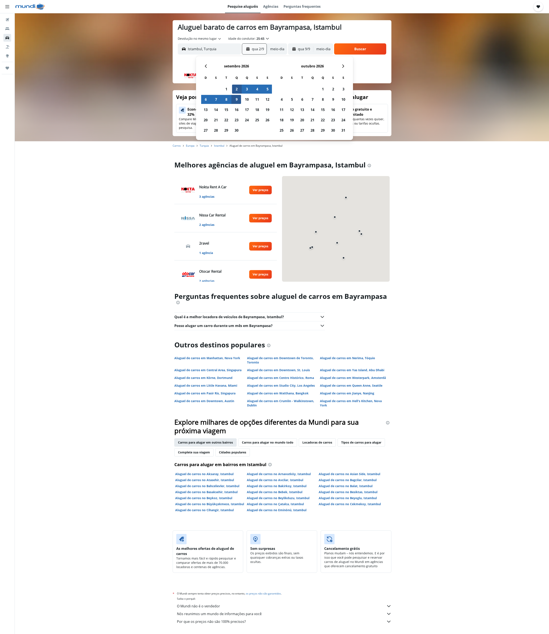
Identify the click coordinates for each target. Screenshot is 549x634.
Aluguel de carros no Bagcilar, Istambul (348, 480)
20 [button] (206, 120)
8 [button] (226, 99)
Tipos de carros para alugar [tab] (361, 442)
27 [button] (206, 130)
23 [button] (236, 120)
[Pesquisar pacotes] (7, 47)
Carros (177, 145)
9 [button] (237, 99)
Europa (190, 145)
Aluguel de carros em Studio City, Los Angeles (281, 385)
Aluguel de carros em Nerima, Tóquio (347, 358)
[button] (7, 6)
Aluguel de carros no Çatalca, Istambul (275, 504)
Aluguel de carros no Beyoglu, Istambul (348, 498)
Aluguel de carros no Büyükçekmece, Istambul (209, 504)
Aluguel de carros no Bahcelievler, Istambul (207, 486)
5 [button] (267, 89)
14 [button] (216, 109)
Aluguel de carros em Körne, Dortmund (203, 378)
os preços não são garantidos (263, 593)
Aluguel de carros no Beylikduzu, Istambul (278, 498)
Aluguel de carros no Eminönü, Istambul (276, 510)
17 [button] (247, 109)
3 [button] (247, 89)
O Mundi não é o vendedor (198, 606)
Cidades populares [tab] (232, 452)
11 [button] (257, 99)
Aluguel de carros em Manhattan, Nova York (207, 358)
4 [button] (257, 89)
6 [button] (206, 99)
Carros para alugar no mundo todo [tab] (267, 442)
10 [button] (247, 99)
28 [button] (216, 130)
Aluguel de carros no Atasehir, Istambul (204, 480)
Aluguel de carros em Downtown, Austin (204, 401)
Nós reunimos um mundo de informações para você (219, 613)
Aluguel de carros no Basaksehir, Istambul (206, 492)
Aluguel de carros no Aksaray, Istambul (204, 474)
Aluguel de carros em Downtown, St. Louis (278, 370)
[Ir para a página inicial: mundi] (30, 7)
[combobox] (200, 38)
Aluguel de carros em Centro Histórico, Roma (280, 378)
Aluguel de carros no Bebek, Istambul (274, 492)
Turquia (204, 145)
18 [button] (257, 109)
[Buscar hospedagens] (7, 28)
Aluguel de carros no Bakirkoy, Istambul (276, 486)
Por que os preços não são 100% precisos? (211, 621)
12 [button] (267, 99)
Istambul (219, 145)
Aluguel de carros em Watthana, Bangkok (278, 393)
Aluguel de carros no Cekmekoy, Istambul (350, 504)
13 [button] (206, 109)
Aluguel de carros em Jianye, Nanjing (347, 393)
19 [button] (267, 109)
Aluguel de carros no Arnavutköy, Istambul (279, 474)
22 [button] (226, 120)
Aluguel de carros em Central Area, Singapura (207, 370)
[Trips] (7, 68)
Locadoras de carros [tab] (317, 442)
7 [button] (216, 99)
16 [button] (236, 109)
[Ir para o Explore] (7, 56)
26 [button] (267, 120)
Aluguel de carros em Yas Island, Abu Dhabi (352, 370)
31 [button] (343, 130)
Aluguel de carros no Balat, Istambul (346, 486)
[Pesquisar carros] (7, 37)
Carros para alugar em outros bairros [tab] (205, 442)
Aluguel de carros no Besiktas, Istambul (348, 492)
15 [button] (226, 109)
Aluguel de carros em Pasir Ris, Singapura (204, 393)
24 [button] (247, 120)
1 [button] (226, 89)
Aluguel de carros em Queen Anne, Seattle (351, 385)
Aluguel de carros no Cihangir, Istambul (204, 510)
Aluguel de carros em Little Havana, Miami (205, 385)
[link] (260, 190)
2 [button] (237, 89)
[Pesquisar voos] (7, 19)
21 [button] (216, 120)
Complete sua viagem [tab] (194, 452)
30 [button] (236, 130)
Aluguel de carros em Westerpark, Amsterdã (353, 378)
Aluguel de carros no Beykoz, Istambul (203, 498)
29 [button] (226, 130)
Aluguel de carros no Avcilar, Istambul (275, 480)
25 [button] (257, 120)
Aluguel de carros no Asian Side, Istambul (349, 474)
